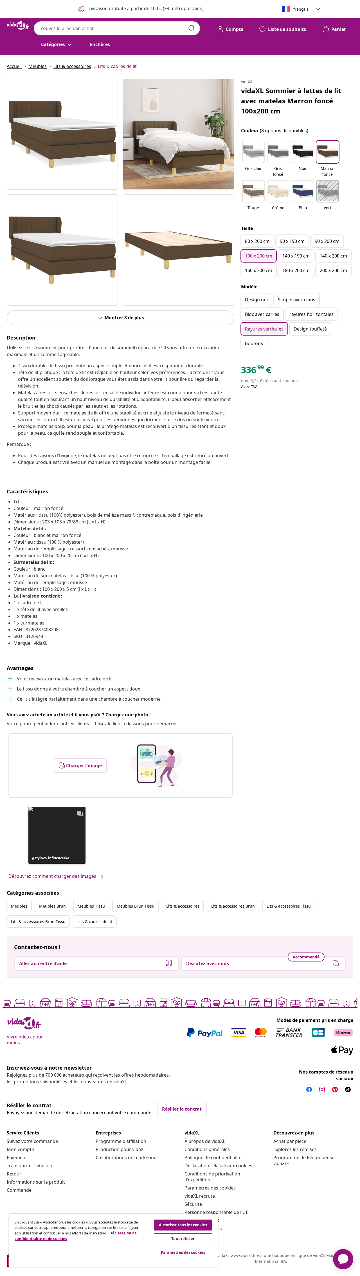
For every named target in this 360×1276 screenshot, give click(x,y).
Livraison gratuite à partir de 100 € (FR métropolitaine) (145, 8)
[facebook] (309, 1089)
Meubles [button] (19, 906)
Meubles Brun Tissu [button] (135, 906)
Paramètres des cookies (210, 1188)
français (301, 9)
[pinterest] (335, 1089)
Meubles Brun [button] (52, 906)
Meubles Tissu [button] (91, 906)
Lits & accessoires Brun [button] (233, 906)
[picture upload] (156, 765)
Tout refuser (183, 1238)
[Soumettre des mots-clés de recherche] (191, 28)
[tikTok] (348, 1089)
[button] (57, 835)
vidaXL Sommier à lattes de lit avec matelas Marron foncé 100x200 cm (291, 100)
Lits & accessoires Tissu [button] (289, 906)
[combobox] (117, 28)
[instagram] (322, 1089)
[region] (113, 1240)
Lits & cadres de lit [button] (94, 921)
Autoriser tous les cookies (183, 1224)
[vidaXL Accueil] (18, 25)
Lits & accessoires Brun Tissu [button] (38, 921)
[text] (256, 371)
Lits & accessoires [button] (182, 906)
